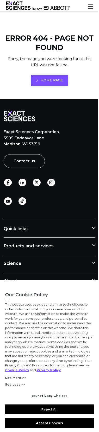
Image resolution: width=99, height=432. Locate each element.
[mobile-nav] (90, 6)
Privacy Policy (17, 370)
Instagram (51, 182)
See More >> (15, 378)
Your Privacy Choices (48, 396)
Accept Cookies (47, 423)
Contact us (24, 161)
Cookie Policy (60, 365)
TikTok (22, 201)
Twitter (36, 182)
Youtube (8, 201)
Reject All (48, 409)
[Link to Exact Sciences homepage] (38, 9)
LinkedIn (22, 182)
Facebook (8, 182)
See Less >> (15, 384)
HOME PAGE (52, 80)
